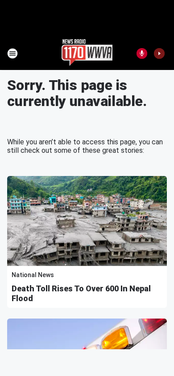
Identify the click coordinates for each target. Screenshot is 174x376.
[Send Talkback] (142, 53)
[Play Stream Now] (159, 53)
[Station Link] (87, 53)
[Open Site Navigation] (12, 53)
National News (33, 274)
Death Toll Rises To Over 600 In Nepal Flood (81, 293)
